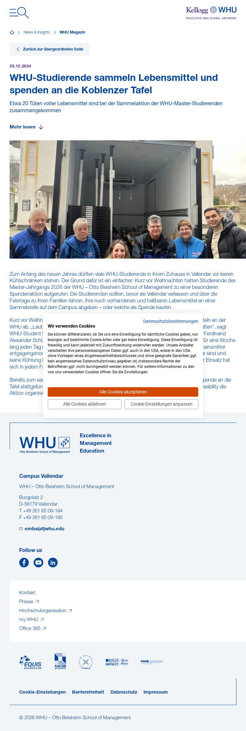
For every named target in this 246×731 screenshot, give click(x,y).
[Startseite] (12, 32)
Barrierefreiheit (88, 692)
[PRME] (152, 662)
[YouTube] (38, 564)
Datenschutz (124, 692)
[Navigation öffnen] (19, 12)
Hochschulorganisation (43, 611)
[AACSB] (60, 661)
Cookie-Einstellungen (42, 692)
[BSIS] (117, 662)
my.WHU (29, 620)
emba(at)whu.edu (44, 529)
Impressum (156, 692)
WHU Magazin (72, 33)
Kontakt (27, 593)
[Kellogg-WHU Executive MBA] (211, 12)
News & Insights (37, 33)
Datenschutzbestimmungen (170, 321)
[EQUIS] (30, 662)
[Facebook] (24, 564)
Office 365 (30, 628)
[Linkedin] (53, 564)
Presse (27, 602)
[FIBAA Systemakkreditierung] (86, 662)
